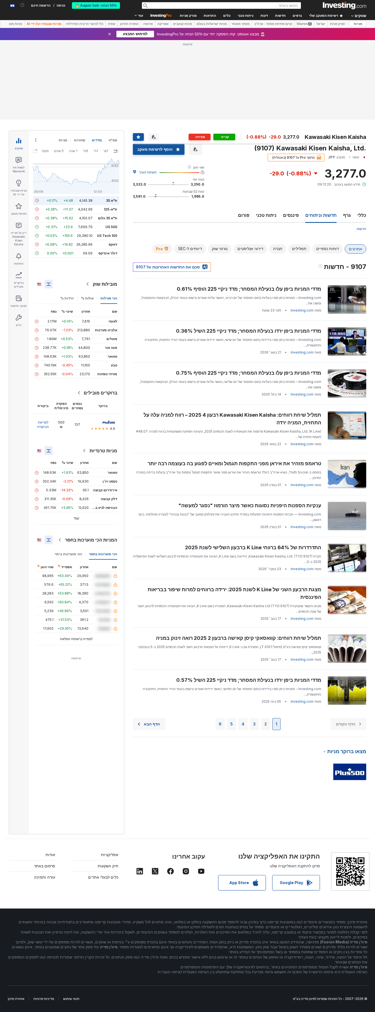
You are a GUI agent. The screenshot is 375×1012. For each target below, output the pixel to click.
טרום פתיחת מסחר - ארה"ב (273, 24)
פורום (243, 215)
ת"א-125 (110, 209)
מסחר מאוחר (240, 24)
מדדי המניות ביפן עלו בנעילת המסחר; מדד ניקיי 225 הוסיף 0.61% (249, 289)
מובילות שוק (105, 284)
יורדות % (67, 298)
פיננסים (291, 215)
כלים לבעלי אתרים (103, 877)
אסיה (111, 24)
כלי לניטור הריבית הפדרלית (84, 24)
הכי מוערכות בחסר (103, 554)
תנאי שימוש (71, 999)
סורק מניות (188, 16)
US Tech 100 (107, 236)
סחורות (79, 140)
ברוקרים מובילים (100, 393)
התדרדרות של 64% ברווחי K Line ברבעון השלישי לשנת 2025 (253, 547)
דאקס (113, 244)
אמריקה (163, 24)
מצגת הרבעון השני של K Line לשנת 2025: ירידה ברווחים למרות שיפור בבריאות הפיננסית (234, 593)
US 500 (111, 227)
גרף (347, 215)
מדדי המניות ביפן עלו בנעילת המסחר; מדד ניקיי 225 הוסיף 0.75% (248, 373)
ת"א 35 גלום (107, 218)
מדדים (97, 140)
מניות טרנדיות (103, 450)
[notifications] (22, 5)
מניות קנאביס (182, 24)
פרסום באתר (44, 866)
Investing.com (302, 310)
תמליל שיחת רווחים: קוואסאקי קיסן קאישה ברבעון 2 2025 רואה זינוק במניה (238, 638)
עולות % (87, 298)
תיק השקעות (108, 866)
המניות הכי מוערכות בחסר (91, 540)
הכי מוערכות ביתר (68, 554)
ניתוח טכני (266, 215)
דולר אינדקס (108, 253)
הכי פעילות (108, 298)
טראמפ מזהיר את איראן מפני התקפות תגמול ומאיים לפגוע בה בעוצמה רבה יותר (234, 463)
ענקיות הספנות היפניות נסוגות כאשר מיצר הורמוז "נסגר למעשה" (249, 505)
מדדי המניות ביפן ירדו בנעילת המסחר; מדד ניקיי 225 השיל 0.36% (248, 331)
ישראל (321, 24)
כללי (361, 215)
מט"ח (113, 140)
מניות (358, 24)
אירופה (148, 24)
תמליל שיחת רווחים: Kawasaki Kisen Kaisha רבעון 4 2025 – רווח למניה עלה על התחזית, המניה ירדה (232, 418)
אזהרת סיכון (16, 999)
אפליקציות (109, 854)
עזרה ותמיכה (44, 877)
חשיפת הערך (148, 172)
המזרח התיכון (129, 24)
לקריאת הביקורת (43, 424)
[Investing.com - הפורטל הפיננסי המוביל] (344, 5)
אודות (50, 854)
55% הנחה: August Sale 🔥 (96, 5)
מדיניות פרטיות (43, 999)
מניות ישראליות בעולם (212, 24)
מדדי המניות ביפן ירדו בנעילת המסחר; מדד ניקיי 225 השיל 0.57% (248, 680)
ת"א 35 (111, 200)
